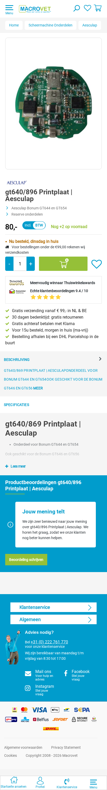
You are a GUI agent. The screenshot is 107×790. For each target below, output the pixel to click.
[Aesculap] (16, 182)
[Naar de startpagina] (35, 8)
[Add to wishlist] (96, 264)
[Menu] (93, 782)
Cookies (10, 755)
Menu (9, 13)
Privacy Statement (66, 747)
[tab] (53, 373)
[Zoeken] (76, 9)
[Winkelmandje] (97, 8)
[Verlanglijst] (87, 8)
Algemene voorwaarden (23, 747)
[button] (67, 783)
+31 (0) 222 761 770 (49, 642)
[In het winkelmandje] (63, 264)
